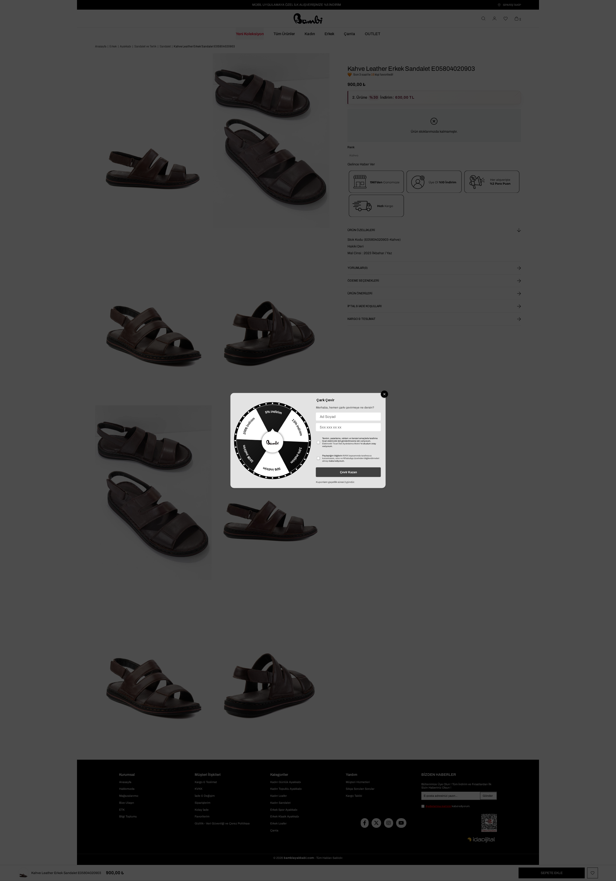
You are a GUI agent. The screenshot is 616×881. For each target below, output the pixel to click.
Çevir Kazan (348, 472)
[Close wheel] (384, 394)
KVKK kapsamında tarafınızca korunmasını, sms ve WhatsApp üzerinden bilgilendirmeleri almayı (350, 458)
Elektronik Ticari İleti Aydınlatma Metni (341, 443)
